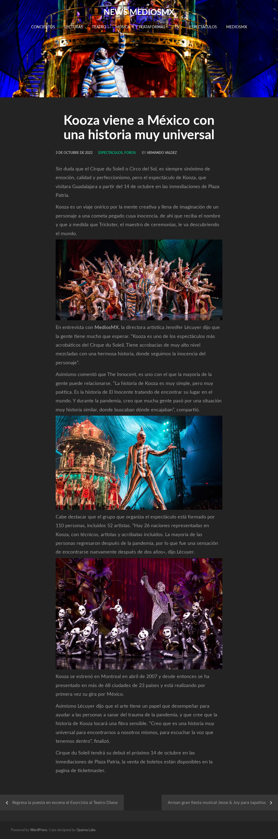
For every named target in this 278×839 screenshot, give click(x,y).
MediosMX (236, 27)
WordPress (38, 830)
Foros (130, 152)
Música (122, 27)
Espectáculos (203, 27)
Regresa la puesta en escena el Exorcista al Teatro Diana (65, 802)
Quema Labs (86, 830)
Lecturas (73, 27)
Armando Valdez (162, 152)
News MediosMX (139, 12)
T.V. (177, 27)
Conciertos (43, 27)
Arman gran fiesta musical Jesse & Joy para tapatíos (217, 802)
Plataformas (152, 27)
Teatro (99, 27)
